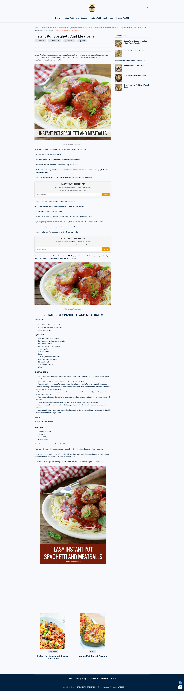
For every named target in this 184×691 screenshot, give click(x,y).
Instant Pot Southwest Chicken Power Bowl (53, 657)
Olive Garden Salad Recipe (134, 51)
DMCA (113, 679)
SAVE (106, 194)
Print (83, 41)
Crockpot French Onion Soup (135, 75)
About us (104, 679)
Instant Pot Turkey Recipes (134, 28)
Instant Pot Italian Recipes (85, 28)
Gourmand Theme (108, 687)
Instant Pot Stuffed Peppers (93, 656)
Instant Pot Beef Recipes (50, 28)
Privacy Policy (81, 679)
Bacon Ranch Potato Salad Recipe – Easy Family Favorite (136, 42)
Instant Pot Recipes (118, 28)
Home (57, 18)
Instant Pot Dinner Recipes (102, 18)
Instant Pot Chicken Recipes (75, 18)
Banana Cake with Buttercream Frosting (130, 61)
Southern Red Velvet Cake (134, 65)
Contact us (94, 679)
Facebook (55, 41)
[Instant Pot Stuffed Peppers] (92, 631)
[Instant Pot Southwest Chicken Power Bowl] (52, 631)
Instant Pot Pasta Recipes (103, 28)
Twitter (41, 41)
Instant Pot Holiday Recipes (68, 28)
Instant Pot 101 (122, 18)
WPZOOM (121, 687)
